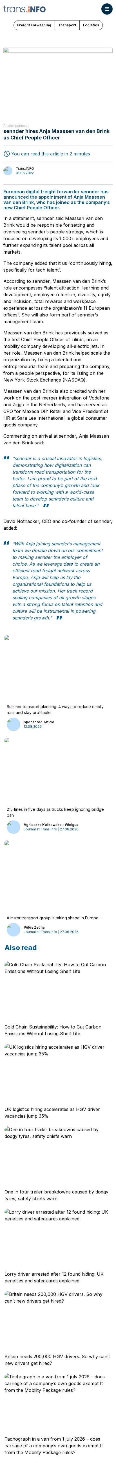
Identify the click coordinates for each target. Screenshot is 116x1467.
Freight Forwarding (34, 25)
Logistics (91, 25)
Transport (67, 25)
